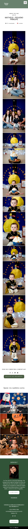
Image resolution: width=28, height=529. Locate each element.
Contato (14, 521)
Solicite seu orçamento (14, 376)
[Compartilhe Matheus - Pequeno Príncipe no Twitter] (15, 372)
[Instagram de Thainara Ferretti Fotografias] (14, 516)
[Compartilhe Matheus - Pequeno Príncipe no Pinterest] (17, 372)
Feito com (14, 527)
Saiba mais (14, 492)
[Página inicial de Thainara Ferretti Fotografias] (7, 4)
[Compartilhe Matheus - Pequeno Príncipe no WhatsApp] (12, 372)
